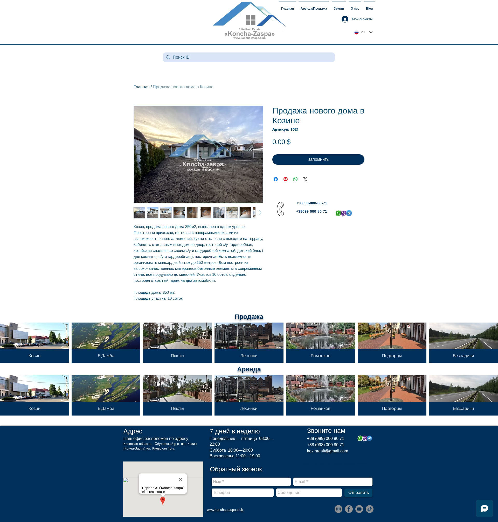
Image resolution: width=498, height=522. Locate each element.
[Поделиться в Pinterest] (285, 179)
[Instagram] (338, 509)
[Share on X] (305, 179)
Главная (142, 87)
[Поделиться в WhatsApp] (295, 179)
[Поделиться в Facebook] (276, 179)
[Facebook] (349, 509)
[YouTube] (359, 509)
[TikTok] (370, 509)
